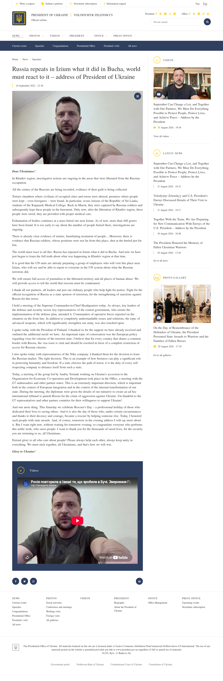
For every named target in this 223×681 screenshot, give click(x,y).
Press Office (191, 598)
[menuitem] (19, 36)
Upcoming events (190, 602)
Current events (19, 45)
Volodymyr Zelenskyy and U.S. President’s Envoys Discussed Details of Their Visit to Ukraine (180, 199)
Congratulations (60, 45)
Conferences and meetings (59, 607)
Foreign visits (53, 615)
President (121, 598)
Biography (119, 602)
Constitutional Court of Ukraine (126, 664)
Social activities (54, 602)
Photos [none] (35, 35)
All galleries (52, 620)
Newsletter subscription (85, 3)
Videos (85, 598)
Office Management (157, 602)
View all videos (161, 136)
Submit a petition (54, 3)
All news (132, 45)
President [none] (78, 35)
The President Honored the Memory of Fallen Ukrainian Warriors (178, 245)
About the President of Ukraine (125, 608)
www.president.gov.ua (127, 649)
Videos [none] (55, 35)
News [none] (16, 35)
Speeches (39, 45)
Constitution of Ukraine (160, 664)
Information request (116, 3)
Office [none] (99, 35)
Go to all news (160, 260)
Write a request (27, 3)
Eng (205, 3)
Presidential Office (86, 45)
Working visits (53, 611)
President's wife (111, 45)
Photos (51, 598)
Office (153, 598)
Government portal (60, 664)
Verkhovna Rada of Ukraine (90, 664)
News (25, 59)
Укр (197, 3)
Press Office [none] (123, 35)
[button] (161, 13)
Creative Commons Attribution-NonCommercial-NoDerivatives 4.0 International (154, 646)
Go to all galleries (162, 355)
